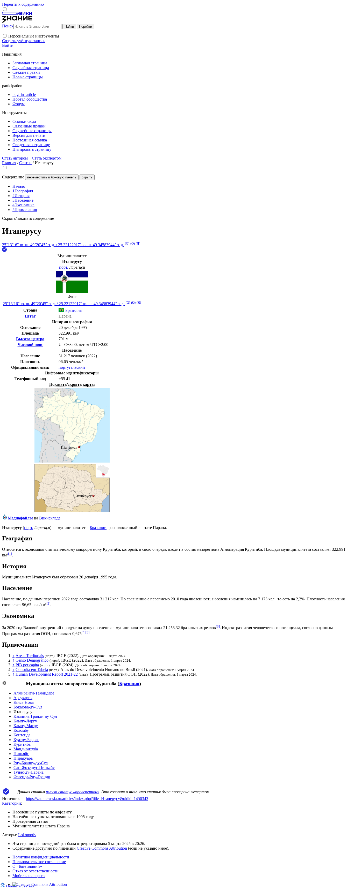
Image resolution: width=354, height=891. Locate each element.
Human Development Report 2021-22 (47, 674)
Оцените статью (20, 886)
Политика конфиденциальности (40, 857)
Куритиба (22, 744)
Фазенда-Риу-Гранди (31, 777)
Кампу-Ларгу (25, 721)
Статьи (25, 163)
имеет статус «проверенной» (72, 792)
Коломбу (21, 730)
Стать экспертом (46, 158)
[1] (10, 554)
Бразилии (98, 527)
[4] (84, 632)
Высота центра (30, 339)
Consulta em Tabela (32, 669)
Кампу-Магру (25, 725)
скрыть (87, 177)
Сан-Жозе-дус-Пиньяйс (34, 767)
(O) (132, 243)
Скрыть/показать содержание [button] (28, 218)
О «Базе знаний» (27, 866)
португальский (72, 367)
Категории (11, 803)
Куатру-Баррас (26, 739)
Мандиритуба (25, 749)
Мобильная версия (28, 875)
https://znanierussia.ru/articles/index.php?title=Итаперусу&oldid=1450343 (87, 798)
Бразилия (129, 683)
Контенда (21, 735)
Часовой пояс (30, 344)
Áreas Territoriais (30, 655)
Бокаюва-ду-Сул (27, 707)
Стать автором (15, 158)
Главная (9, 163)
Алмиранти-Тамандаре (33, 693)
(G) (127, 243)
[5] (87, 632)
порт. (63, 267)
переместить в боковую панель (51, 177)
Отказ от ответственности (35, 871)
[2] (48, 603)
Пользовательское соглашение (39, 861)
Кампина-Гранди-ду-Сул (35, 716)
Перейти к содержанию (23, 4)
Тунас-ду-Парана (28, 772)
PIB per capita (27, 665)
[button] (4, 35)
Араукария (22, 698)
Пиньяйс (21, 753)
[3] (218, 626)
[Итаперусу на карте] (72, 461)
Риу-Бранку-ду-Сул (30, 763)
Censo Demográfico (32, 660)
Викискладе (49, 518)
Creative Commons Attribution (102, 848)
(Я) (138, 243)
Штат (30, 316)
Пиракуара (23, 758)
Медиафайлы (20, 518)
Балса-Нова (23, 702)
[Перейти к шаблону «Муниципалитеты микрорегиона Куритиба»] (4, 683)
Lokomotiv (27, 835)
